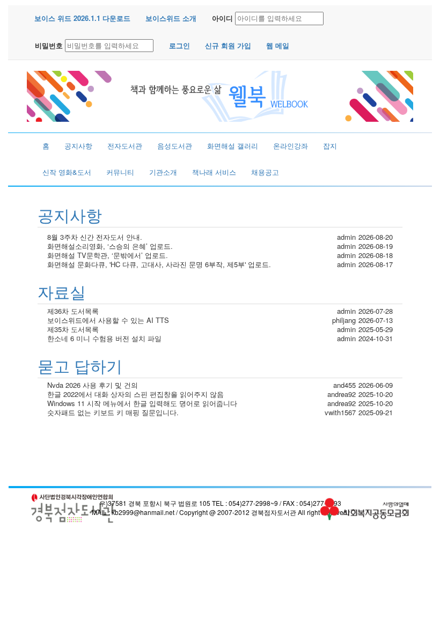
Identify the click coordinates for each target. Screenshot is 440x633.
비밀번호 (49, 45)
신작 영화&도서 (66, 172)
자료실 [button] (62, 291)
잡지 (330, 146)
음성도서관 (174, 146)
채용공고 (265, 172)
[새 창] (73, 508)
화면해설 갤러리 (232, 146)
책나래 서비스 (214, 172)
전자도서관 (124, 146)
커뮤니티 (120, 172)
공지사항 (78, 146)
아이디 (222, 18)
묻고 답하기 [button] (80, 365)
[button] (82, 18)
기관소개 (163, 172)
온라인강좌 (290, 146)
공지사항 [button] (70, 214)
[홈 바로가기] (220, 95)
